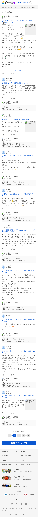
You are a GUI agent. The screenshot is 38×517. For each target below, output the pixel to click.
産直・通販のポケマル (7, 7)
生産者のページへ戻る (19, 443)
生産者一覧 (16, 7)
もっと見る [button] (18, 70)
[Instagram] (16, 504)
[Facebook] (21, 504)
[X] (12, 504)
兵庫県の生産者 (25, 7)
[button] (5, 74)
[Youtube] (26, 504)
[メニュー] (34, 2)
